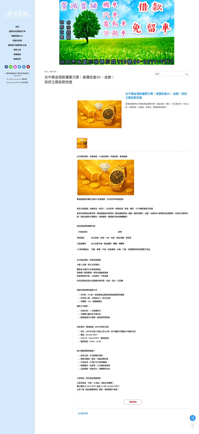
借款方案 (53, 72)
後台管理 (25, 82)
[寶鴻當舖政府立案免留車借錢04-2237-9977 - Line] (10, 66)
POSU (17, 82)
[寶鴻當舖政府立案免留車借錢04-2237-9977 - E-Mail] (24, 66)
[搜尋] (186, 74)
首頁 (46, 72)
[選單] (193, 418)
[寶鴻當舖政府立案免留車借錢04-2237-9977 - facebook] (6, 66)
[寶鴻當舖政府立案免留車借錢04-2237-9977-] (99, 114)
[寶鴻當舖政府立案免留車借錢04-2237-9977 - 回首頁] (17, 14)
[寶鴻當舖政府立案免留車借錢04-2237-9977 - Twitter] (19, 66)
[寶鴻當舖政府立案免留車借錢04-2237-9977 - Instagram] (15, 66)
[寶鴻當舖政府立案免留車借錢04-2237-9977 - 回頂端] (193, 425)
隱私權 (24, 79)
